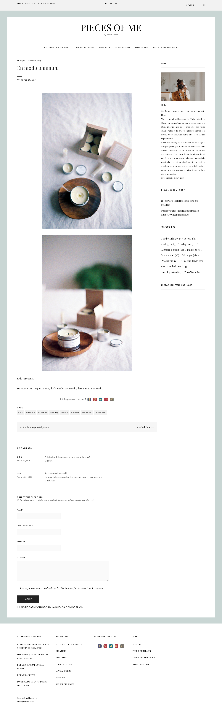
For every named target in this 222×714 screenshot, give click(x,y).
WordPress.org (140, 664)
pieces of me (110, 27)
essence (42, 412)
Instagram (185, 244)
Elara (19, 698)
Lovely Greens (63, 671)
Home (64, 412)
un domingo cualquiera (36, 427)
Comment (22, 557)
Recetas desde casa (56, 47)
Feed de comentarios (143, 657)
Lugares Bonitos (170, 249)
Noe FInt (60, 677)
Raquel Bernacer (65, 684)
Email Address (25, 525)
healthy (54, 412)
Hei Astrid (61, 651)
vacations (100, 412)
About (20, 3)
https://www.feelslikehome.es (175, 214)
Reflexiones (141, 47)
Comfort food (143, 427)
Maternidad (123, 47)
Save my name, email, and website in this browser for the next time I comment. (62, 588)
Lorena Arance (28, 80)
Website (21, 541)
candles (30, 412)
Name (20, 510)
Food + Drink (168, 238)
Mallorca (192, 249)
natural (75, 412)
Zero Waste (190, 272)
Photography (168, 260)
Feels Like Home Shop (165, 47)
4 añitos (30, 675)
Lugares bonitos (84, 47)
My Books (30, 3)
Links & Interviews (46, 3)
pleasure (87, 412)
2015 (20, 412)
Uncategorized (169, 272)
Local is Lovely (64, 664)
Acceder (137, 644)
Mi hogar (105, 47)
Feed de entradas (141, 651)
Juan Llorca (62, 657)
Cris (19, 457)
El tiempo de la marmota (69, 644)
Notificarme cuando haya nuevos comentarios (52, 607)
